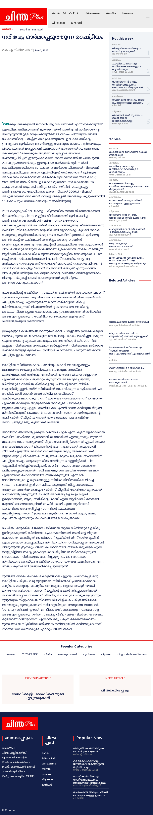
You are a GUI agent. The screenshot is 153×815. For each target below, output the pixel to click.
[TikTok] (131, 810)
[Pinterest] (82, 50)
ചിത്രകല (116, 112)
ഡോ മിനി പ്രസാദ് (119, 249)
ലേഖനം (116, 45)
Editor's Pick (115, 254)
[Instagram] (134, 4)
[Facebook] (129, 4)
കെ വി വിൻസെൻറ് (120, 235)
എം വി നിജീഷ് (117, 340)
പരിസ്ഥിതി (115, 226)
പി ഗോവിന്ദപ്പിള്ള (115, 691)
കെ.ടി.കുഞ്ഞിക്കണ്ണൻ (123, 90)
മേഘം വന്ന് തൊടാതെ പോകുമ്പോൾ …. (123, 381)
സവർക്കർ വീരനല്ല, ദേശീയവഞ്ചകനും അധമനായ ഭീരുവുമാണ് (127, 85)
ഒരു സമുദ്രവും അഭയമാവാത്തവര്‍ (121, 245)
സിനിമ (7, 29)
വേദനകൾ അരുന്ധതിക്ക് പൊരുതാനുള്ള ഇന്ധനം (128, 101)
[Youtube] (143, 4)
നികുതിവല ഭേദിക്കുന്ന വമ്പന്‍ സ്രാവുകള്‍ (126, 50)
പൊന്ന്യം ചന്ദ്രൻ (120, 124)
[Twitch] (137, 810)
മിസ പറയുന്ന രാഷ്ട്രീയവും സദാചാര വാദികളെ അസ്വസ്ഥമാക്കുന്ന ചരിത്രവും (127, 261)
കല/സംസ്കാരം (137, 386)
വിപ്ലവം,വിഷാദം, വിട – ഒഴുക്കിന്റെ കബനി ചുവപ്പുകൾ (128, 335)
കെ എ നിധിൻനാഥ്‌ (120, 371)
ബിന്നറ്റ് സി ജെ (119, 54)
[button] (119, 4)
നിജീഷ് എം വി (117, 386)
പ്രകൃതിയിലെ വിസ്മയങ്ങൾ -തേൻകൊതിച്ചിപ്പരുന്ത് (127, 231)
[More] (101, 50)
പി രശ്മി (116, 106)
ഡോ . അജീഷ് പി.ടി (122, 72)
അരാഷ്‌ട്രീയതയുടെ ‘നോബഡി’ (129, 322)
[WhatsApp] (92, 50)
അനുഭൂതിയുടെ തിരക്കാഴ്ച (126, 368)
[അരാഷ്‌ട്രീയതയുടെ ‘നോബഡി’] (130, 302)
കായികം (116, 60)
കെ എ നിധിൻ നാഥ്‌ (120, 325)
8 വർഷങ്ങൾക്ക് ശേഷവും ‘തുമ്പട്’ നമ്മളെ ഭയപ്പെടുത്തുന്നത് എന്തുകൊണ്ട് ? (129, 352)
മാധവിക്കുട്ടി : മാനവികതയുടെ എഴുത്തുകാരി (38, 696)
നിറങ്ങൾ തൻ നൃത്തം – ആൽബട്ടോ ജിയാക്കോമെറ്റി (127, 118)
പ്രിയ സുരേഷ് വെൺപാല (123, 266)
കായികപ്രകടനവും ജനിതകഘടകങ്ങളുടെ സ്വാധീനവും (126, 66)
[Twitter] (138, 4)
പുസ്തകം (117, 96)
